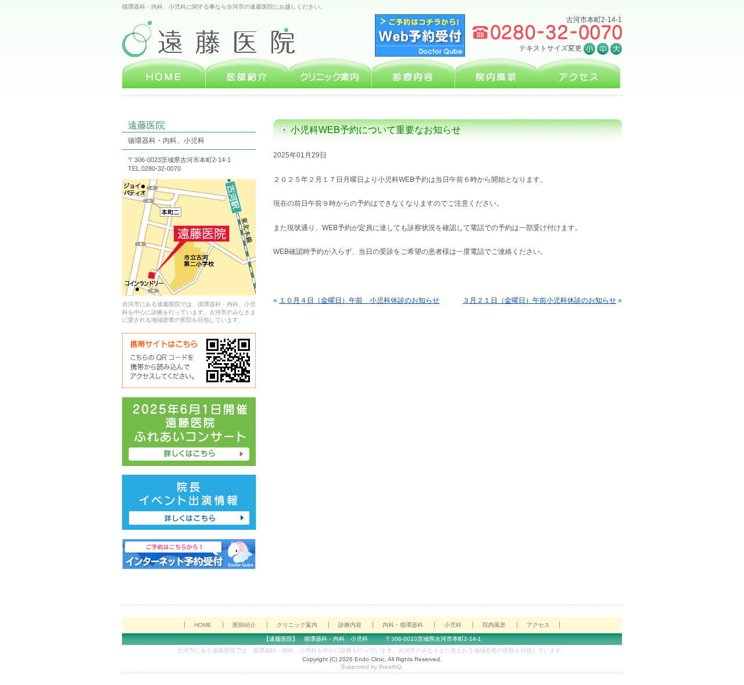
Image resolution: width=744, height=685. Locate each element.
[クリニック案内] (329, 73)
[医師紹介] (246, 73)
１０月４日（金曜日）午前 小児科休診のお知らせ (359, 300)
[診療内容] (413, 73)
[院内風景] (496, 73)
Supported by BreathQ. (372, 667)
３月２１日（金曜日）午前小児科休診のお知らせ (539, 300)
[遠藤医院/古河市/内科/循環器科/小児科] (217, 39)
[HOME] (163, 73)
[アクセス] (579, 73)
